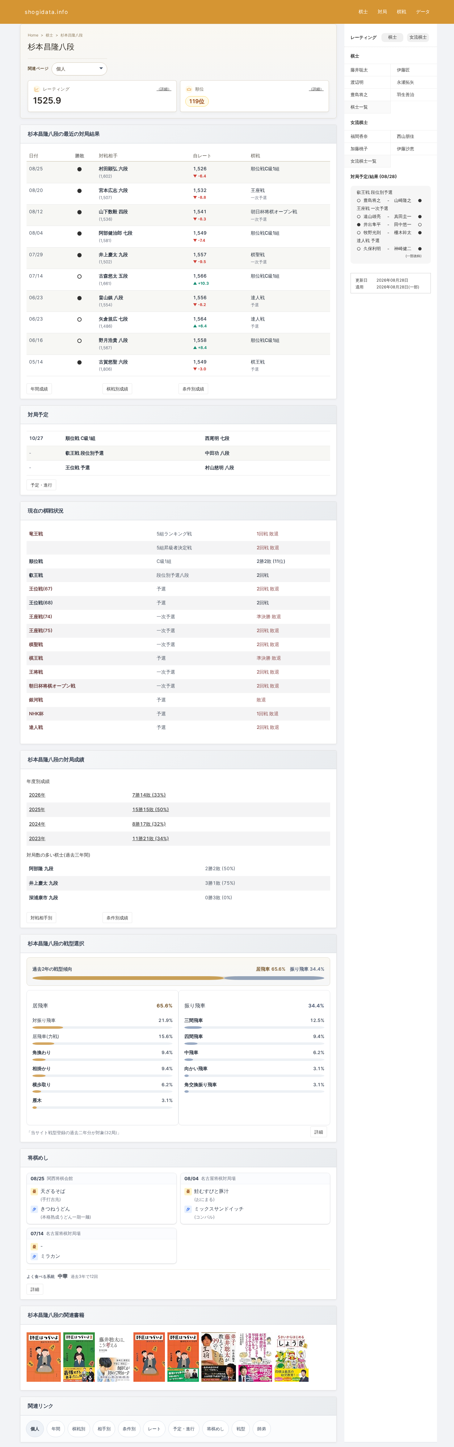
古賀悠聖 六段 (113, 362)
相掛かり (41, 1068)
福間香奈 (359, 136)
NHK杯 (36, 714)
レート (154, 1428)
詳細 (318, 1131)
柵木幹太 (402, 232)
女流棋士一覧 (363, 161)
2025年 (37, 809)
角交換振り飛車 (200, 1084)
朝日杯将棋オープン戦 (52, 686)
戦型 (241, 1428)
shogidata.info (47, 12)
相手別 (104, 1428)
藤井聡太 (359, 69)
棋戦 (401, 12)
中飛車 (191, 1052)
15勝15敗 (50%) (150, 809)
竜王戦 (36, 534)
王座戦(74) (40, 616)
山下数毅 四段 (113, 212)
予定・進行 (41, 484)
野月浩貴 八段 (113, 340)
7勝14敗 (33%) (149, 795)
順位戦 (36, 561)
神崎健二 (402, 248)
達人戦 (36, 727)
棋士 (363, 12)
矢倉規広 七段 (113, 319)
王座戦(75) (41, 630)
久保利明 (372, 248)
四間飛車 (193, 1036)
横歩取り (41, 1084)
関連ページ (38, 69)
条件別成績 (193, 388)
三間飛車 (193, 1020)
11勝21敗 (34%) (150, 838)
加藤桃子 (359, 148)
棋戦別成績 (117, 388)
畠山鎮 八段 (111, 297)
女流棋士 (418, 37)
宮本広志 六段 (113, 190)
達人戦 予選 (368, 240)
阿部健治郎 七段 (115, 233)
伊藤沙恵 (405, 148)
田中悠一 (402, 224)
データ (423, 12)
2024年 (37, 824)
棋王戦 (36, 658)
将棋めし (215, 1428)
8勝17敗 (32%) (149, 824)
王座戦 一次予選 (372, 208)
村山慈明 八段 (219, 467)
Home (33, 35)
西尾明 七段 (217, 438)
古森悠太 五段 (113, 276)
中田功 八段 (217, 453)
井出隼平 (372, 224)
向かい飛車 (196, 1068)
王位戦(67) (41, 589)
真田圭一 (402, 216)
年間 (56, 1428)
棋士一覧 (359, 106)
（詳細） (164, 89)
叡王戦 (36, 575)
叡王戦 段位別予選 (375, 192)
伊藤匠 (403, 69)
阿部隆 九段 (41, 868)
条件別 (129, 1428)
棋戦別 (78, 1428)
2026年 (37, 795)
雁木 (37, 1100)
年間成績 (39, 388)
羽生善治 (405, 94)
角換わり (41, 1052)
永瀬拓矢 (405, 82)
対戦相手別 (41, 917)
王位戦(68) (41, 603)
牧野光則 (372, 232)
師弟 (261, 1428)
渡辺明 (357, 82)
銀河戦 (36, 700)
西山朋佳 (405, 136)
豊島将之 (359, 94)
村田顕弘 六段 (113, 169)
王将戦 (36, 672)
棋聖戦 (36, 644)
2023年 (37, 838)
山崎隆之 (402, 200)
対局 (382, 12)
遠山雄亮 (372, 216)
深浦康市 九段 (43, 897)
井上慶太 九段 (113, 254)
